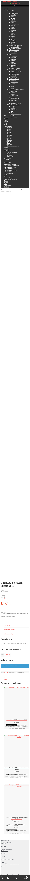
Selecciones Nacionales (10, 164)
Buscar (16, 878)
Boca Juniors (14, 51)
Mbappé (9, 155)
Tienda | (9, 875)
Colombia (13, 21)
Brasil (12, 16)
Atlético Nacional (15, 68)
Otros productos (8, 126)
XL (10, 654)
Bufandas (9, 127)
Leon (12, 111)
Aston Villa (14, 91)
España (12, 22)
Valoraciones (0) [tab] (8, 634)
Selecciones (10, 10)
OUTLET (6, 149)
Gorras (9, 130)
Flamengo (13, 59)
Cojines (9, 129)
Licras (9, 132)
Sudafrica (13, 41)
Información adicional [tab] (10, 629)
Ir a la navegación (5, 1)
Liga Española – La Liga (13, 69)
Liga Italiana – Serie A (13, 79)
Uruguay (13, 42)
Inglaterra (13, 30)
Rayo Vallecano (15, 74)
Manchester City (15, 98)
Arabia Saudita (14, 13)
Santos (12, 62)
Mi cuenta (6, 159)
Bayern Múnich (15, 47)
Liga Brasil (10, 54)
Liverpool (13, 101)
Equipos (6, 8)
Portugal (13, 39)
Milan (12, 85)
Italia (12, 31)
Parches (9, 141)
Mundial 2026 (7, 158)
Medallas (9, 135)
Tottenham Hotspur (16, 103)
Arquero (6, 121)
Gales (12, 27)
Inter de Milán (14, 82)
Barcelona (13, 73)
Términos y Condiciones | (18, 875)
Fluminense (14, 57)
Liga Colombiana (11, 65)
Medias (9, 137)
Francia (13, 25)
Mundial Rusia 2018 (11, 613)
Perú (12, 37)
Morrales (9, 138)
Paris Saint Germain (16, 114)
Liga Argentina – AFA (13, 50)
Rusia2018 (8, 616)
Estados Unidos (15, 24)
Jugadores (6, 150)
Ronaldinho (10, 156)
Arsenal (13, 92)
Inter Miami (14, 109)
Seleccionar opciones (11, 725)
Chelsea (13, 94)
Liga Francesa (7, 171)
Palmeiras (13, 60)
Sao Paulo (13, 63)
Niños (5, 120)
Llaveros (9, 133)
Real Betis (13, 76)
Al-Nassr (13, 106)
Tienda (6, 147)
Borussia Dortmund (16, 48)
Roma (12, 88)
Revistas (9, 144)
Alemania (13, 12)
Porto (12, 112)
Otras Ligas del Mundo (13, 105)
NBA (5, 124)
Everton (13, 97)
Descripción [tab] (7, 625)
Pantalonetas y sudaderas (10, 179)
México (13, 34)
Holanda (13, 28)
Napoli (12, 86)
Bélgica (13, 18)
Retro (5, 123)
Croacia (13, 19)
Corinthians (14, 56)
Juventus (13, 83)
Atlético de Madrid (16, 71)
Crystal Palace (14, 95)
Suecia (2, 614)
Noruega (13, 36)
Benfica (13, 108)
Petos (8, 143)
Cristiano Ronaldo (12, 152)
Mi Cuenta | (4, 875)
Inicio (4, 189)
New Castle (14, 100)
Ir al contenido (14, 1)
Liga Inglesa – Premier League (15, 89)
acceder (6, 672)
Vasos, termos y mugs (13, 146)
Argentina (13, 15)
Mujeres (6, 118)
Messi (8, 153)
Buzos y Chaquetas (9, 115)
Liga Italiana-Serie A (9, 173)
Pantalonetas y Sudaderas (10, 117)
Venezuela (13, 44)
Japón (12, 33)
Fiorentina (13, 80)
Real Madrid (14, 77)
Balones (9, 140)
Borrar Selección (5, 598)
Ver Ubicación (4, 851)
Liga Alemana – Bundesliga (14, 45)
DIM (12, 66)
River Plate (13, 53)
